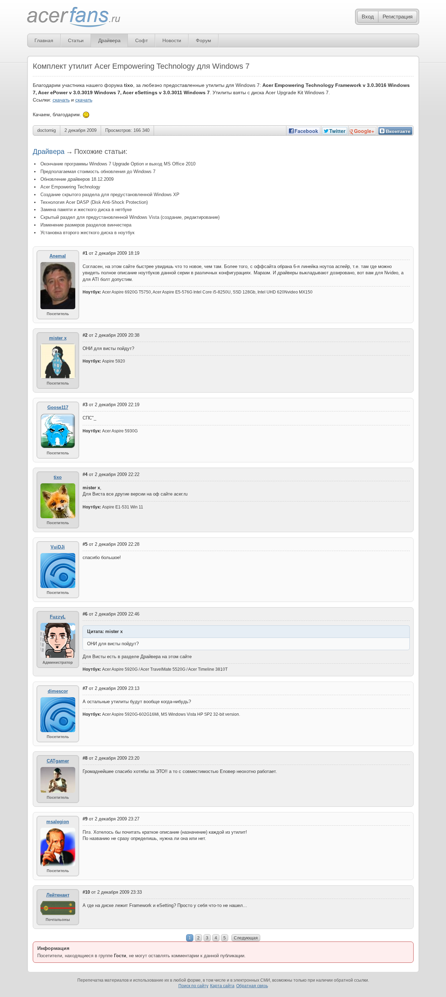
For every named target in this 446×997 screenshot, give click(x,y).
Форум (203, 40)
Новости (171, 40)
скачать (61, 100)
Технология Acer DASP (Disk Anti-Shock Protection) (94, 202)
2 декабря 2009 (80, 130)
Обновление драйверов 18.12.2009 (77, 179)
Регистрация (398, 17)
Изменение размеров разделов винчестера (85, 225)
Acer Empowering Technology (70, 186)
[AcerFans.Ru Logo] (73, 17)
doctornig (46, 130)
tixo (58, 477)
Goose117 (57, 407)
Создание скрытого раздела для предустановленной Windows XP (109, 194)
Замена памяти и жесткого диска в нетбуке (86, 209)
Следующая (246, 938)
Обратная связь (252, 985)
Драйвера (109, 40)
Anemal (57, 256)
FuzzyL (58, 616)
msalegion (57, 821)
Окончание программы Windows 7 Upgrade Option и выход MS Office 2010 (117, 163)
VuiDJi (58, 547)
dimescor (58, 691)
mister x (58, 338)
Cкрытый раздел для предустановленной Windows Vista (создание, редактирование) (130, 217)
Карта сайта (222, 985)
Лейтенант (57, 895)
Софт (141, 40)
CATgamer (58, 761)
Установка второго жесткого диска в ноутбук (87, 232)
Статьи (76, 40)
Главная (43, 40)
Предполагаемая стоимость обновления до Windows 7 (97, 171)
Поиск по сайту (193, 985)
